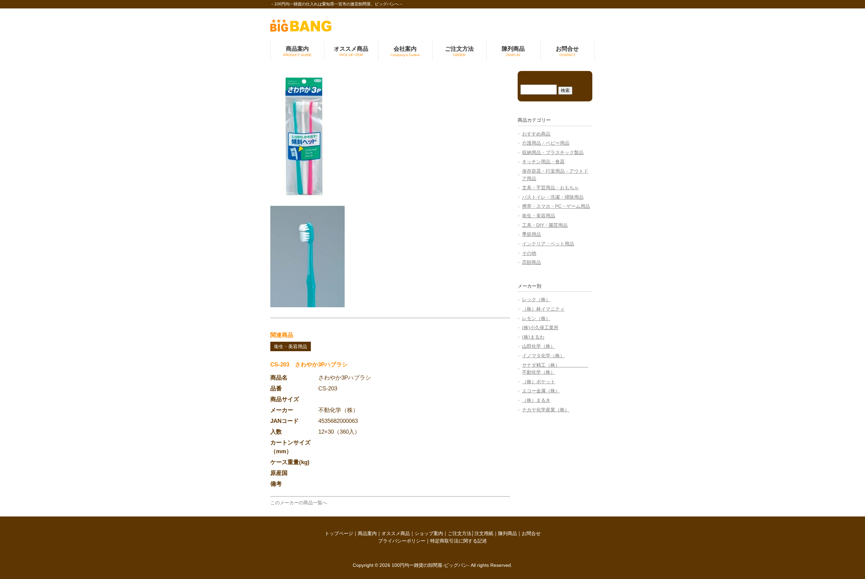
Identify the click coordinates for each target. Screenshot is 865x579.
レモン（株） (536, 318)
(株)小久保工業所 (540, 327)
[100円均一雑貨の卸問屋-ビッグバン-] (300, 30)
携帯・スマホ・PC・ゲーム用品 (556, 206)
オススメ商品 (395, 533)
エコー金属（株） (541, 390)
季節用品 (531, 234)
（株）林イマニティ (543, 309)
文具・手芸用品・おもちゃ (550, 187)
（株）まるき (536, 400)
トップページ (339, 533)
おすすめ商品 (536, 134)
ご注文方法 (459, 533)
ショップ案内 (429, 533)
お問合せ (531, 533)
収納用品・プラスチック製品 (553, 152)
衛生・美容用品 (290, 346)
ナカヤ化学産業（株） (545, 409)
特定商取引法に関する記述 (458, 541)
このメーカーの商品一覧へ (298, 502)
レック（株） (536, 299)
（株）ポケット (538, 381)
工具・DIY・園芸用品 (545, 225)
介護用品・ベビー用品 (545, 143)
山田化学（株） (538, 346)
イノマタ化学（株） (543, 355)
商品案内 (367, 533)
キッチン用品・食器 (543, 161)
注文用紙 (483, 533)
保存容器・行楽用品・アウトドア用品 (555, 174)
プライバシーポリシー (401, 541)
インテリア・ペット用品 (548, 243)
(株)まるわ (533, 337)
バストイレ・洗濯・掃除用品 (553, 197)
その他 (529, 253)
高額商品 (531, 262)
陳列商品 (507, 533)
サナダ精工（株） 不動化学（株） (555, 368)
